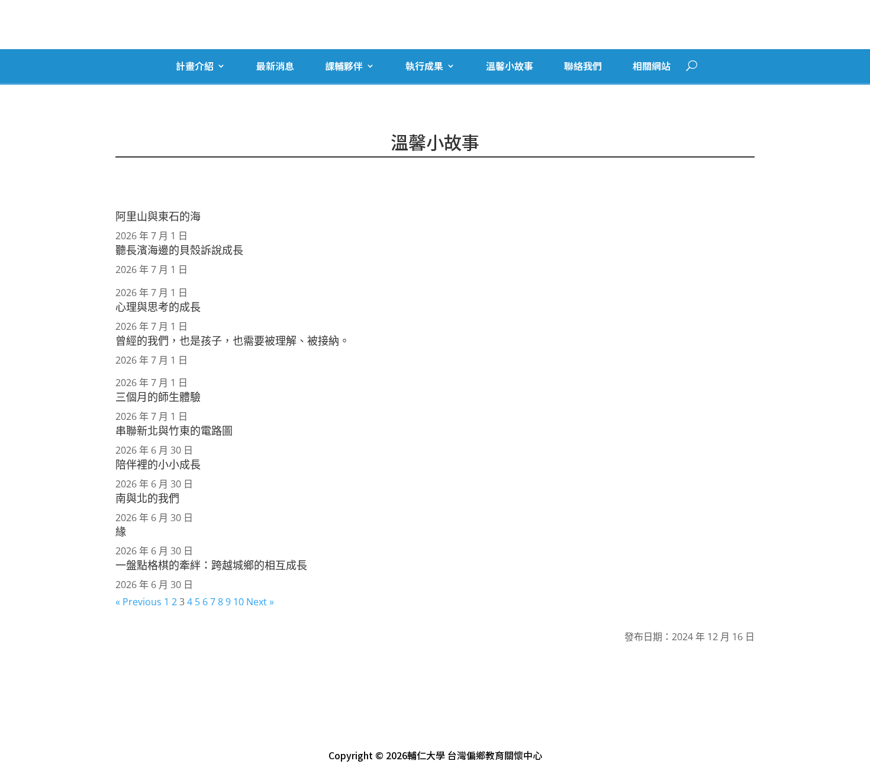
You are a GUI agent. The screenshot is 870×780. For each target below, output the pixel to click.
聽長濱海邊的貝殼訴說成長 (179, 250)
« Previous (138, 601)
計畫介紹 (195, 66)
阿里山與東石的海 (158, 216)
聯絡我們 (583, 66)
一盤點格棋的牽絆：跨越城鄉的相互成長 (211, 565)
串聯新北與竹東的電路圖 (174, 430)
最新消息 (275, 66)
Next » (260, 601)
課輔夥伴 (344, 66)
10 (238, 601)
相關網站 (652, 66)
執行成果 (424, 66)
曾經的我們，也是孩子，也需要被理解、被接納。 (232, 340)
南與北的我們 (147, 498)
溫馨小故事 (509, 66)
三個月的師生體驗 (158, 397)
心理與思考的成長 (158, 307)
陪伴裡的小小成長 (158, 464)
